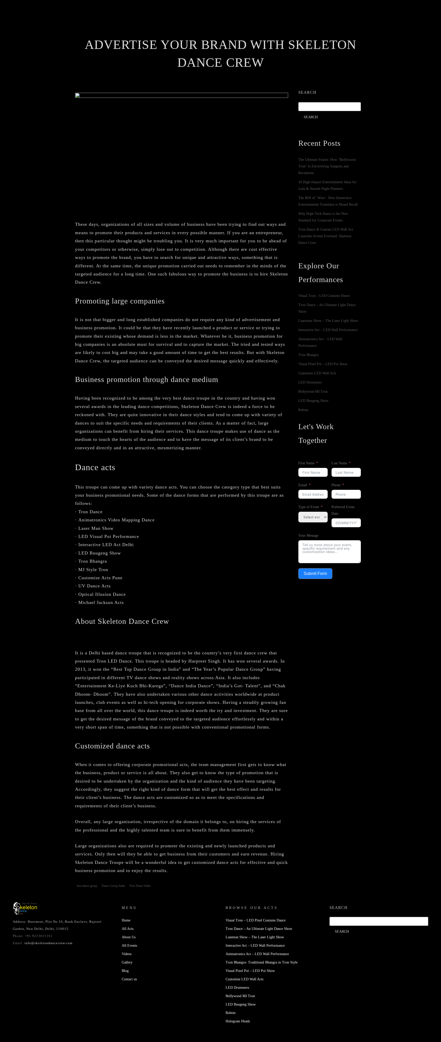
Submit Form (315, 573)
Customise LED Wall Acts (317, 373)
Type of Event (308, 507)
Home (127, 34)
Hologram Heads (238, 1021)
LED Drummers (310, 382)
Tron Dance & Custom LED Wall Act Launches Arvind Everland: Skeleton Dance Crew (325, 236)
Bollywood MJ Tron (313, 391)
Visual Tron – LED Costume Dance (324, 296)
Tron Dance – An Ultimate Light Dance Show (259, 929)
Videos (234, 34)
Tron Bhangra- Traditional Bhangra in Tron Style (262, 962)
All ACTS (151, 34)
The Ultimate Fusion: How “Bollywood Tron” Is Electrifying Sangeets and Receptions (327, 166)
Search (307, 92)
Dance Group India (113, 886)
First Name (306, 463)
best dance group (87, 886)
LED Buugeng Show (313, 401)
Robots (303, 410)
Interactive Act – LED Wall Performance (328, 330)
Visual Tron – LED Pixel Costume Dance (256, 920)
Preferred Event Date (343, 510)
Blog (282, 34)
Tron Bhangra (308, 355)
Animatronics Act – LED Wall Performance (257, 954)
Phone (336, 485)
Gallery (259, 34)
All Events (207, 34)
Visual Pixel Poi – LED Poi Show (323, 364)
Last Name (339, 463)
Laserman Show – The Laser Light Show (328, 321)
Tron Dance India (139, 886)
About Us (178, 34)
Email (302, 485)
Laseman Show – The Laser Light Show (255, 937)
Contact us (308, 34)
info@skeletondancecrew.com (48, 943)
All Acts (127, 929)
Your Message (308, 535)
